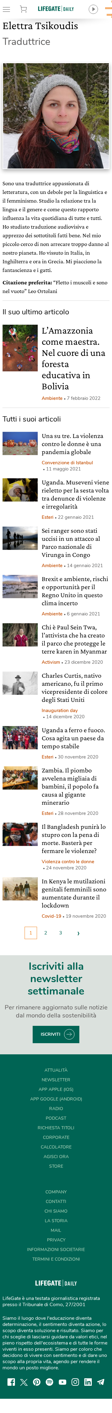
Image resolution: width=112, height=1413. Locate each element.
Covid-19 (51, 916)
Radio (56, 1109)
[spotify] (49, 1382)
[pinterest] (36, 1382)
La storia (56, 1221)
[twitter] (24, 1382)
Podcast (56, 1118)
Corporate (56, 1137)
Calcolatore (56, 1147)
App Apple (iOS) (56, 1089)
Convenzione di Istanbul (67, 463)
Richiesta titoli (56, 1128)
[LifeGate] (56, 8)
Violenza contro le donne (68, 862)
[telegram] (101, 1382)
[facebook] (11, 1382)
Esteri (48, 517)
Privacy (56, 1240)
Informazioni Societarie (56, 1250)
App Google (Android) (56, 1099)
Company (56, 1192)
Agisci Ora (56, 1157)
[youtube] (62, 1382)
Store (30, 9)
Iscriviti (50, 1034)
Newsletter (56, 1080)
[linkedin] (88, 1382)
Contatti (56, 1202)
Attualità (56, 1070)
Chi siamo (56, 1211)
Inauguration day (60, 710)
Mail (56, 1230)
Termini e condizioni (56, 1259)
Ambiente (52, 398)
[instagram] (75, 1382)
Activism (51, 662)
